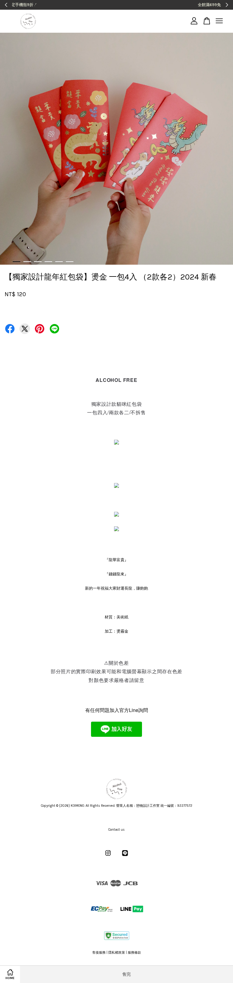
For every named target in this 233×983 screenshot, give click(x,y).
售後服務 (99, 953)
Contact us (116, 830)
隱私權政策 (116, 953)
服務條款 (134, 953)
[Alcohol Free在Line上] (125, 856)
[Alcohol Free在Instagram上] (108, 856)
